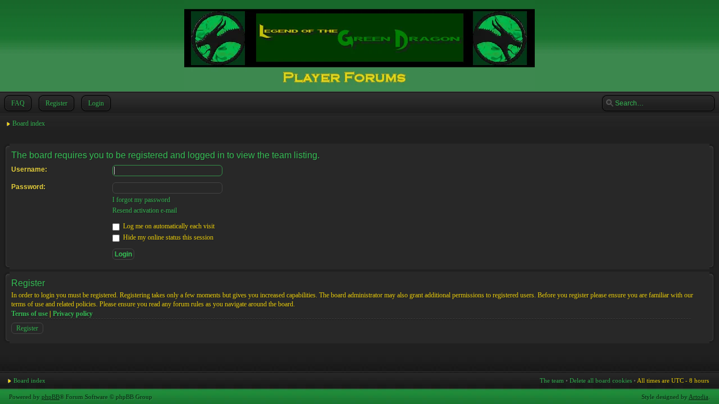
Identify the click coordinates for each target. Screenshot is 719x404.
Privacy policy (73, 314)
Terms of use (29, 314)
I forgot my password (141, 200)
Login (96, 103)
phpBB (51, 396)
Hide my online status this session (167, 237)
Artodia (698, 396)
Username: (29, 169)
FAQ (18, 103)
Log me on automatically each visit (168, 226)
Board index (28, 123)
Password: (28, 187)
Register (56, 103)
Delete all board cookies (601, 380)
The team (552, 380)
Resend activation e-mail (144, 210)
